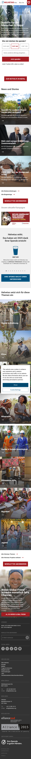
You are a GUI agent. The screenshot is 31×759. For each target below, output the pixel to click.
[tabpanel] (15, 256)
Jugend (4, 542)
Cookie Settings (15, 390)
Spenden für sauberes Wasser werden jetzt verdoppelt (13, 111)
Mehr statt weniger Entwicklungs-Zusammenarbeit (15, 142)
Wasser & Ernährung (9, 323)
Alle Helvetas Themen (8, 554)
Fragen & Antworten (6, 668)
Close (15, 385)
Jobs (2, 673)
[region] (15, 379)
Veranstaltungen (5, 671)
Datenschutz (5, 750)
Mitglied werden (5, 670)
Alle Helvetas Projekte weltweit (11, 557)
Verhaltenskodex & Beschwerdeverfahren (12, 675)
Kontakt (3, 664)
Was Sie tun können (21, 3)
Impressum (4, 753)
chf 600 (6, 46)
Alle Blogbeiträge (6, 194)
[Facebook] (3, 649)
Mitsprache (6, 416)
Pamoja (3, 755)
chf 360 (15, 46)
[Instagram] (7, 649)
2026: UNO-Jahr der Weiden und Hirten (15, 173)
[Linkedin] (20, 649)
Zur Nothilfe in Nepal (15, 79)
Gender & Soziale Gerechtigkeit (14, 449)
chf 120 (24, 46)
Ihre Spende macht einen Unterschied (15, 277)
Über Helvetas (5, 662)
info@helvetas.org (11, 691)
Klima (3, 354)
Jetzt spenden (15, 59)
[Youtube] (15, 649)
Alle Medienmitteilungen (8, 191)
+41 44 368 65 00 (11, 689)
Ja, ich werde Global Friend (16, 614)
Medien (3, 666)
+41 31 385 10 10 (11, 706)
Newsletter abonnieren (15, 201)
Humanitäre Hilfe (8, 480)
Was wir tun (15, 3)
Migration (5, 511)
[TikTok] (11, 649)
